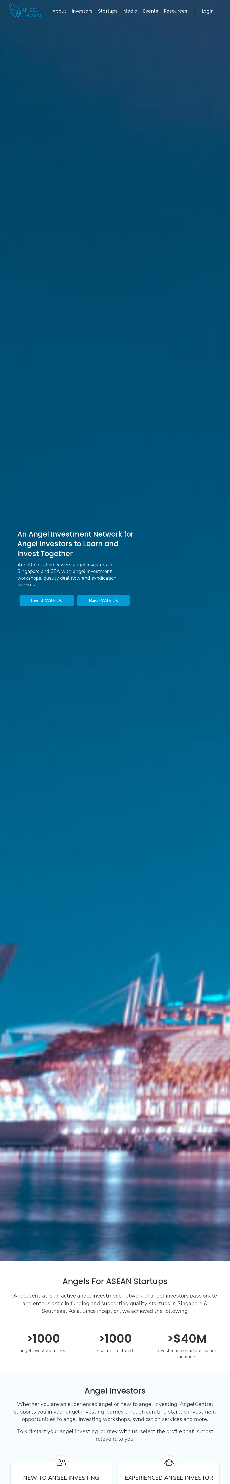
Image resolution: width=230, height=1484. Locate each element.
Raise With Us (103, 601)
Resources (175, 11)
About (59, 11)
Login (208, 11)
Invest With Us (46, 601)
